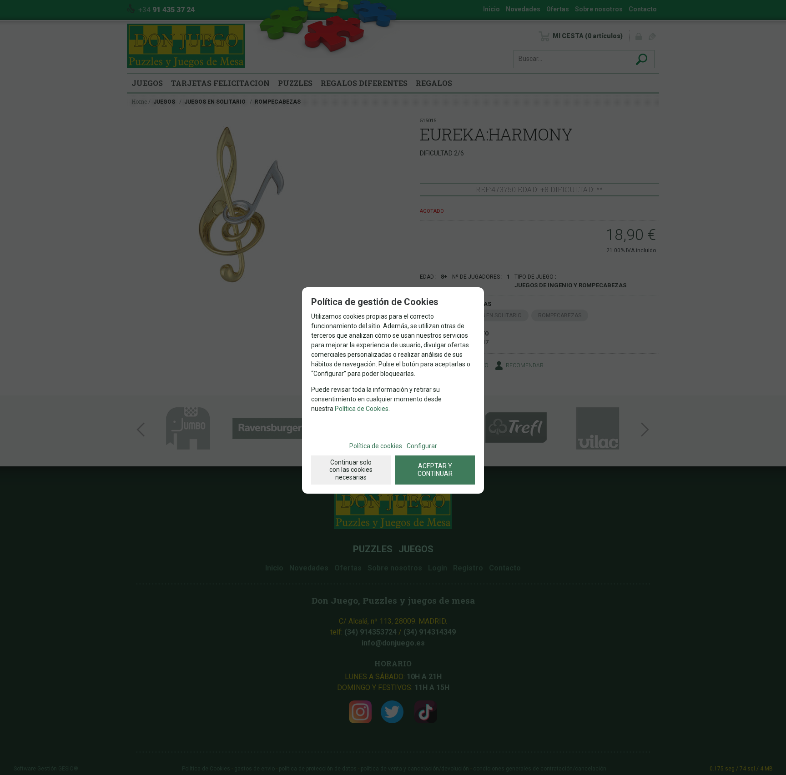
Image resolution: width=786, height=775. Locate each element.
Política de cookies (375, 446)
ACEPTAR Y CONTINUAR (435, 469)
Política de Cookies (361, 408)
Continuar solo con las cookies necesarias (351, 470)
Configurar (422, 446)
